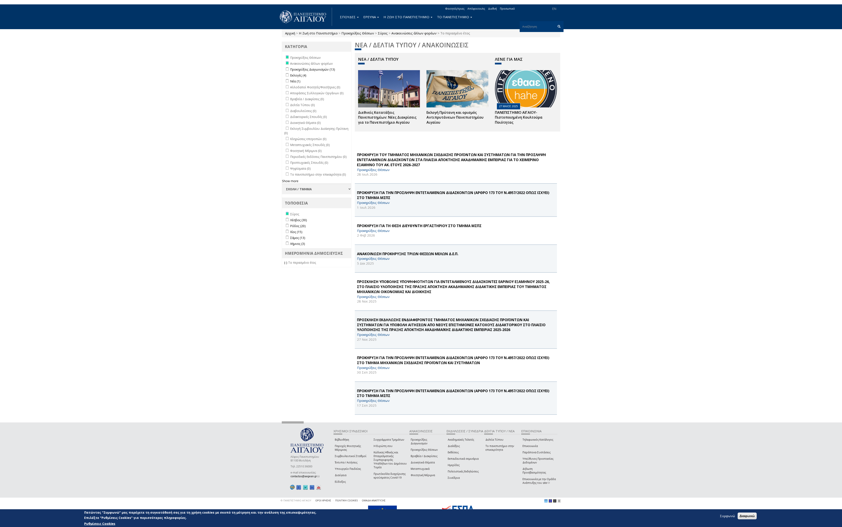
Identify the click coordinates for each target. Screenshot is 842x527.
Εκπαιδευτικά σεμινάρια (463, 459)
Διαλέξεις (454, 446)
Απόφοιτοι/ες (476, 9)
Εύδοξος (340, 482)
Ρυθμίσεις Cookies (99, 523)
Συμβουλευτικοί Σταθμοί (350, 456)
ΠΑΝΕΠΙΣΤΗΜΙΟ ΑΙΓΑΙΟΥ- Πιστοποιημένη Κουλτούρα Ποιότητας (518, 117)
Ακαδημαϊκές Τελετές (461, 440)
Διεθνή (492, 9)
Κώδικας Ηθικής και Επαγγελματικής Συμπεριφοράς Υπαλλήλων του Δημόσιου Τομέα (390, 459)
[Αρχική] (305, 17)
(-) (286, 262)
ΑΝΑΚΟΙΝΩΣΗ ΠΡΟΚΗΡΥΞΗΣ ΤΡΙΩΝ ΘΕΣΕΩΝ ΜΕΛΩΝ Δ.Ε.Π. (407, 253)
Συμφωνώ (727, 516)
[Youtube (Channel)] (318, 487)
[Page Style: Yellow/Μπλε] (550, 501)
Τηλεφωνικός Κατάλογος (538, 440)
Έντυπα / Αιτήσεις (346, 462)
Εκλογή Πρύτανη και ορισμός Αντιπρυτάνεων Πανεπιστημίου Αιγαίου (454, 117)
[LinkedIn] (312, 487)
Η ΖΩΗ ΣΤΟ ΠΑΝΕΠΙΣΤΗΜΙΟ (407, 17)
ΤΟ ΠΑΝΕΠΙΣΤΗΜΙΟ (453, 17)
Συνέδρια (454, 478)
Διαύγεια (340, 475)
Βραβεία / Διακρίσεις (424, 456)
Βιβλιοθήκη (342, 440)
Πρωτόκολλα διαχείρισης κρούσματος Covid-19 (390, 475)
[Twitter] (305, 487)
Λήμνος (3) (297, 244)
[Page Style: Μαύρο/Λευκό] (559, 501)
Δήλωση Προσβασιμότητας (534, 470)
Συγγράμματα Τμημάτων (389, 440)
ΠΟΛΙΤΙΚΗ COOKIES (346, 500)
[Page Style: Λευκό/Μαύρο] (555, 501)
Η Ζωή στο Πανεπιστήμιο (318, 33)
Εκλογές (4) (298, 75)
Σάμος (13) (297, 238)
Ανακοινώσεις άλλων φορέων (414, 33)
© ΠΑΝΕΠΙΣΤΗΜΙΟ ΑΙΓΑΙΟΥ (296, 500)
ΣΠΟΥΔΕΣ (348, 17)
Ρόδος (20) (298, 226)
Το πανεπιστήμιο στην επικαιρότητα (499, 448)
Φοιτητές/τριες (454, 9)
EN (554, 9)
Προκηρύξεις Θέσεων (357, 33)
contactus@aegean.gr (305, 476)
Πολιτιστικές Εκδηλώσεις (463, 471)
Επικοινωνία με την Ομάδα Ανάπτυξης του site (539, 481)
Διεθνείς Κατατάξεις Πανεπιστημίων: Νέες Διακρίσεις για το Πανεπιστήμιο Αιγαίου (387, 117)
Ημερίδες (454, 465)
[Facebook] (298, 487)
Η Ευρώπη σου (383, 446)
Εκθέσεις (453, 452)
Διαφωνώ (747, 516)
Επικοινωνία (530, 446)
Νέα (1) (295, 81)
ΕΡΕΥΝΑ (370, 17)
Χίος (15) (296, 232)
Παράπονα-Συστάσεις (537, 452)
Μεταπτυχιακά (420, 469)
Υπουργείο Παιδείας (348, 469)
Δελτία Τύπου (494, 440)
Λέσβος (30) (298, 220)
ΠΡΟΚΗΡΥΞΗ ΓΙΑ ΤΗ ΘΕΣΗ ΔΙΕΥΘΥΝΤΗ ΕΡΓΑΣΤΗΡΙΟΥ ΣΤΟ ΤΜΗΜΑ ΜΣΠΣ (419, 225)
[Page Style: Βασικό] (546, 501)
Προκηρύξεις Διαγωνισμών (419, 441)
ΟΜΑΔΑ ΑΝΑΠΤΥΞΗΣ (373, 500)
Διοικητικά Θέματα (423, 462)
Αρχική (290, 33)
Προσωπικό (507, 9)
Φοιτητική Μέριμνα (423, 475)
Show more (290, 181)
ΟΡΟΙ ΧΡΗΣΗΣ (323, 500)
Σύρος (383, 33)
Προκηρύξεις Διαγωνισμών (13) (312, 69)
